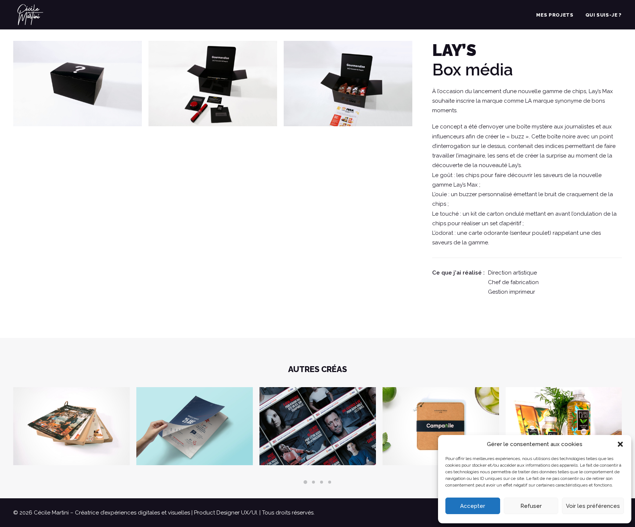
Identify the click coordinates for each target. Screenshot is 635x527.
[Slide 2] (313, 482)
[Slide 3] (322, 482)
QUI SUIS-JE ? (603, 15)
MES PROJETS (554, 15)
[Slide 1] (305, 482)
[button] (620, 444)
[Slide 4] (330, 482)
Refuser (531, 506)
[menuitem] (557, 14)
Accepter (472, 506)
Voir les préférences (593, 506)
